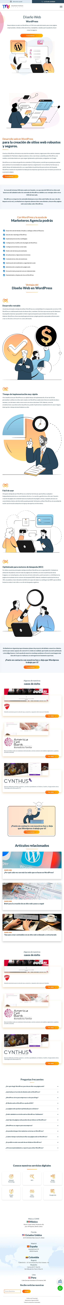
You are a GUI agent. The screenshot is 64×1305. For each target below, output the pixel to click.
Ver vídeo (51, 716)
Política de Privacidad (32, 1298)
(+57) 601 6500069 (49, 1)
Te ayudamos (30, 35)
